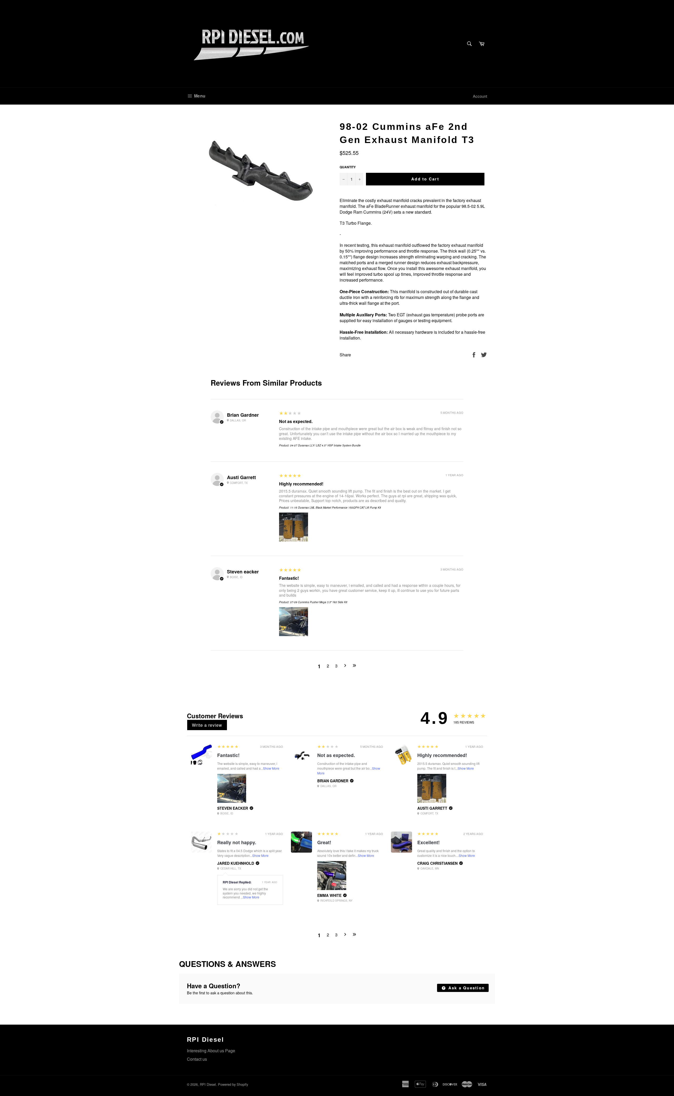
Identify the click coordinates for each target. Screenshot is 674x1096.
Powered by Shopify (233, 1084)
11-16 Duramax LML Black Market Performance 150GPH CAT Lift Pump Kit (335, 507)
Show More (271, 768)
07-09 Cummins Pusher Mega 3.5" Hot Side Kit (318, 602)
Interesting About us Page (211, 1051)
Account (480, 96)
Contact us (197, 1059)
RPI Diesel (208, 1084)
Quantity (348, 167)
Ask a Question (466, 988)
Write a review (207, 725)
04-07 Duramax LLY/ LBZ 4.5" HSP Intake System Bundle (325, 445)
